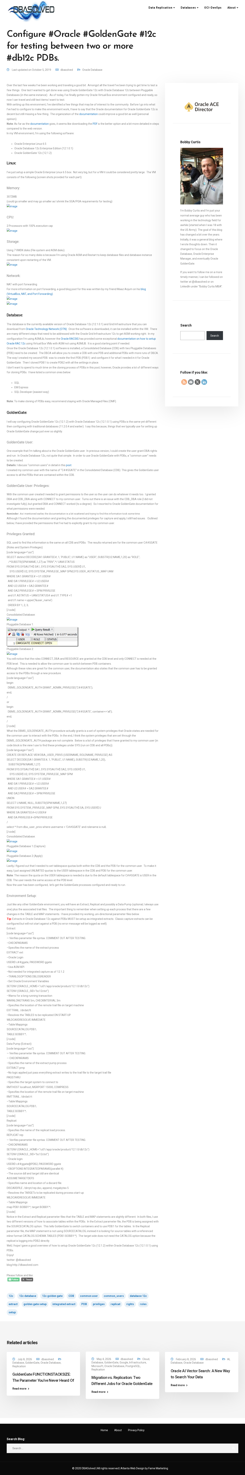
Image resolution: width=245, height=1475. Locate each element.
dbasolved (66, 69)
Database (18, 1362)
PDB (84, 1304)
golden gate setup (35, 1304)
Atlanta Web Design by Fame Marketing (144, 1468)
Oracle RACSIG (70, 338)
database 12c (138, 1295)
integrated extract (63, 1304)
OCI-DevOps (213, 7)
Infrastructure (137, 1362)
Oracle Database (92, 69)
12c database (27, 1295)
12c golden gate (52, 1295)
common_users (114, 1295)
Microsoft (97, 1366)
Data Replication (160, 7)
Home (104, 1430)
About (231, 7)
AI (228, 1359)
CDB (71, 1295)
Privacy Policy (136, 1430)
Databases (188, 7)
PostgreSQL (133, 1366)
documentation (88, 114)
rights (130, 1304)
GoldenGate (32, 1362)
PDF (95, 123)
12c (11, 1295)
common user (89, 1295)
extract (13, 1304)
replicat (115, 1304)
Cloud (145, 1359)
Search (186, 325)
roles (143, 1304)
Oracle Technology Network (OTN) (46, 329)
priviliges (99, 1304)
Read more (19, 1388)
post (68, 465)
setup (12, 1312)
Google (124, 1362)
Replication (19, 1366)
